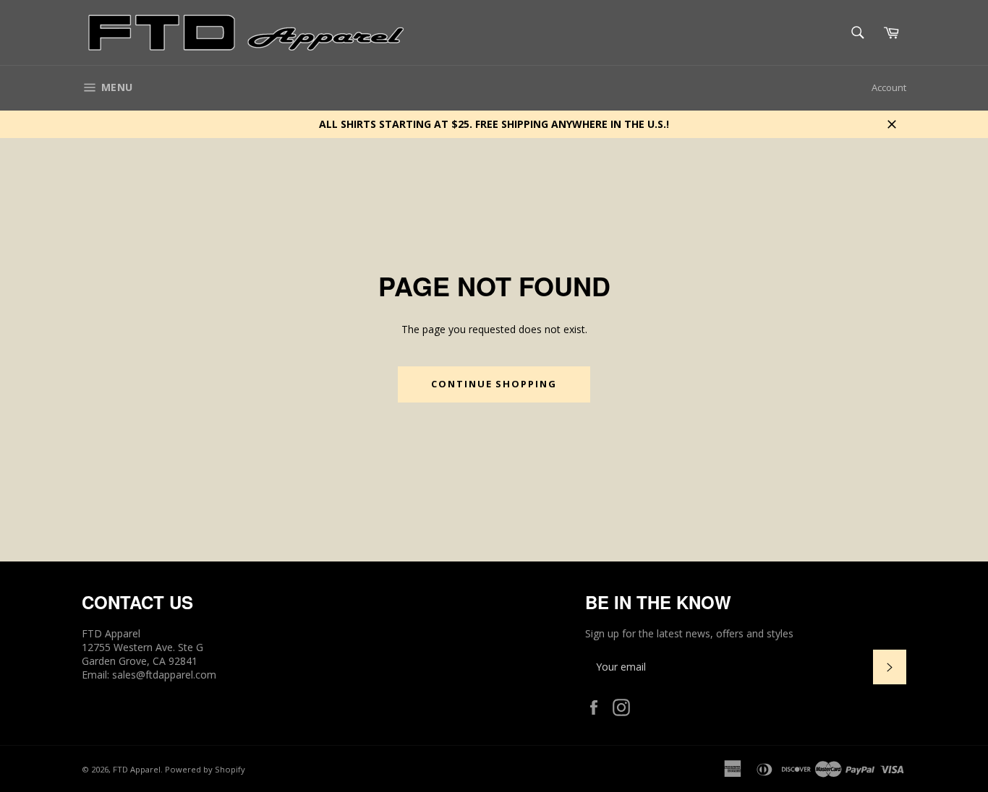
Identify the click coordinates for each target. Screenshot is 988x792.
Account (889, 87)
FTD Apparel (137, 769)
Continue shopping (494, 383)
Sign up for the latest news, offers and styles (689, 633)
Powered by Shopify (205, 769)
